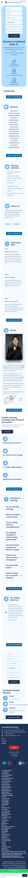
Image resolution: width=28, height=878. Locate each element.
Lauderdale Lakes (6, 817)
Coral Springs (5, 803)
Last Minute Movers (14, 143)
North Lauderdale (6, 828)
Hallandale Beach (6, 814)
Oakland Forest (6, 834)
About (3, 738)
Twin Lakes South (6, 847)
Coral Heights (5, 801)
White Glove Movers (14, 113)
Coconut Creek (6, 798)
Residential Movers (14, 120)
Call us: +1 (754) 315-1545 (14, 97)
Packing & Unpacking (14, 115)
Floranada (4, 809)
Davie (3, 806)
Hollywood (4, 815)
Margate (4, 822)
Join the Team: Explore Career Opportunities (13, 851)
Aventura (4, 797)
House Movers (14, 118)
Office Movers (14, 138)
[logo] (11, 2)
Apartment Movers (14, 129)
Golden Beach (5, 812)
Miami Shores (5, 823)
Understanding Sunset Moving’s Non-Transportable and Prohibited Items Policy (13, 856)
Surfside (4, 843)
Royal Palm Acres (6, 840)
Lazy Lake (4, 819)
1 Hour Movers (14, 145)
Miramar (4, 825)
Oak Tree (4, 833)
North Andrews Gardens (8, 826)
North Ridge (5, 831)
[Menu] (1, 2)
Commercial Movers (14, 147)
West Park (4, 848)
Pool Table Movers (14, 133)
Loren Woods (5, 820)
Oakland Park (5, 836)
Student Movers (14, 124)
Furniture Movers (14, 131)
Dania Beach (5, 805)
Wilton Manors (5, 850)
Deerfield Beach (6, 808)
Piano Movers (14, 122)
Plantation (4, 837)
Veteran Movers (14, 127)
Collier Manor (5, 800)
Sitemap (4, 743)
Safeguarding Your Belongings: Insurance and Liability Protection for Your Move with (14, 853)
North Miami (5, 829)
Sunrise (3, 842)
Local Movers (14, 140)
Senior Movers (14, 111)
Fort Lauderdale (6, 811)
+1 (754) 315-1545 (14, 393)
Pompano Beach (6, 839)
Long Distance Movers (14, 136)
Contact (4, 741)
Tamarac (4, 845)
